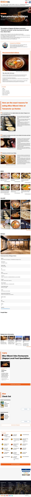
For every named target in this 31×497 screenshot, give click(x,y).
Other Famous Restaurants (6, 92)
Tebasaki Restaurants (26, 434)
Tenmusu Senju (17, 454)
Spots (2, 486)
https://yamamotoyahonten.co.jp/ (5, 308)
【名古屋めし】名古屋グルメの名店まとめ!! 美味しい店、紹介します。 (10, 4)
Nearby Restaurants (5, 94)
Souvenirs (2, 487)
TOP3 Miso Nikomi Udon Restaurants (15, 384)
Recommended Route (4, 489)
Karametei (16, 446)
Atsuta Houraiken (8, 436)
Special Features (3, 490)
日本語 (25, 486)
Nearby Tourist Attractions (6, 93)
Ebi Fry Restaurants (26, 456)
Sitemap (17, 487)
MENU (3, 88)
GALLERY (4, 89)
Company (17, 486)
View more (25, 421)
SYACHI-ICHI (7, 450)
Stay (1, 488)
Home (1, 4)
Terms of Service (18, 488)
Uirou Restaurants (7, 456)
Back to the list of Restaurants (15, 464)
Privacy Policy (18, 489)
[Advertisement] (10, 474)
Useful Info (10, 486)
